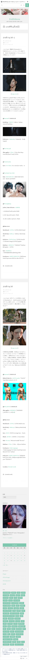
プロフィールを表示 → (8, 537)
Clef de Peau (12, 239)
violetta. (6, 644)
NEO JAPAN (7, 406)
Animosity (12, 139)
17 (7, 558)
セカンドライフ (19, 644)
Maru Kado (22, 626)
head (22, 613)
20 (17, 558)
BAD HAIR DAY (10, 177)
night (12, 631)
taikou (15, 639)
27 (17, 560)
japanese (10, 618)
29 (24, 560)
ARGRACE (11, 245)
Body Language (14, 448)
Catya (10, 600)
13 (17, 555)
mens (9, 628)
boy (15, 597)
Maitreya (12, 427)
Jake (21, 616)
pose (4, 634)
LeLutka (10, 623)
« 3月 (4, 565)
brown (20, 597)
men (4, 628)
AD (13, 412)
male (4, 626)
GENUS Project (7, 610)
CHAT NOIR (16, 600)
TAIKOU (11, 122)
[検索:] (9, 497)
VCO (23, 641)
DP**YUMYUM (6, 605)
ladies (17, 621)
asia (18, 592)
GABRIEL (17, 207)
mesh (13, 628)
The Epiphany (7, 204)
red (9, 634)
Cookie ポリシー (7, 654)
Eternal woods (12, 467)
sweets (18, 636)
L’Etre (11, 152)
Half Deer (5, 613)
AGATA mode (16, 378)
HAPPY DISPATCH (14, 256)
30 (4, 563)
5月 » (7, 565)
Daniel (21, 603)
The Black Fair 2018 (9, 173)
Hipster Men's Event (8, 616)
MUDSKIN (12, 410)
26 (14, 560)
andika (13, 592)
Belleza (12, 234)
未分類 (4, 584)
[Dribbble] (24, 5)
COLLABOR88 (15, 603)
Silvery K (5, 636)
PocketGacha (7, 162)
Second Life (20, 634)
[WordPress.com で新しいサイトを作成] (14, 1)
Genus (21, 608)
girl (14, 610)
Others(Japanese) (7, 580)
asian (23, 592)
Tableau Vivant (7, 639)
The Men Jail (7, 148)
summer (12, 636)
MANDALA (8, 251)
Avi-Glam (8, 165)
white (12, 644)
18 (11, 558)
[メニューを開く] (2, 5)
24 (7, 560)
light (15, 623)
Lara (4, 623)
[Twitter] (21, 5)
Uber (19, 641)
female (22, 605)
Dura (13, 605)
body (11, 597)
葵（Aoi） (6, 42)
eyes (18, 605)
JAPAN (4, 618)
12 (14, 555)
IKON (7, 433)
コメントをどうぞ (9, 44)
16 (4, 558)
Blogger (4, 574)
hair (23, 610)
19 (14, 558)
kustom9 (6, 118)
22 (24, 558)
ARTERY (9, 437)
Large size (14, 94)
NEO (24, 628)
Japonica (17, 618)
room (13, 634)
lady (22, 621)
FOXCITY (10, 608)
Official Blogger (6, 577)
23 (4, 560)
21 (21, 558)
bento (17, 595)
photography (19, 631)
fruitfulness (14, 19)
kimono (5, 621)
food (4, 608)
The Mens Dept (7, 641)
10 (7, 555)
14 (21, 555)
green (18, 610)
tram (14, 641)
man (9, 626)
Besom (8, 440)
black (22, 595)
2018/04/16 (8, 286)
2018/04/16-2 (9, 37)
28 (21, 560)
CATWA (12, 230)
